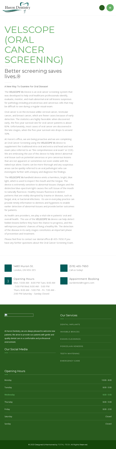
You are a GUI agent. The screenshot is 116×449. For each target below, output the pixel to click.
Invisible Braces (69, 332)
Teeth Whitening (70, 353)
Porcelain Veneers (71, 346)
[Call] (102, 7)
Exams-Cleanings (70, 339)
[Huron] (16, 8)
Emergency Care (70, 361)
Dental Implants (70, 324)
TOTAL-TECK (64, 444)
